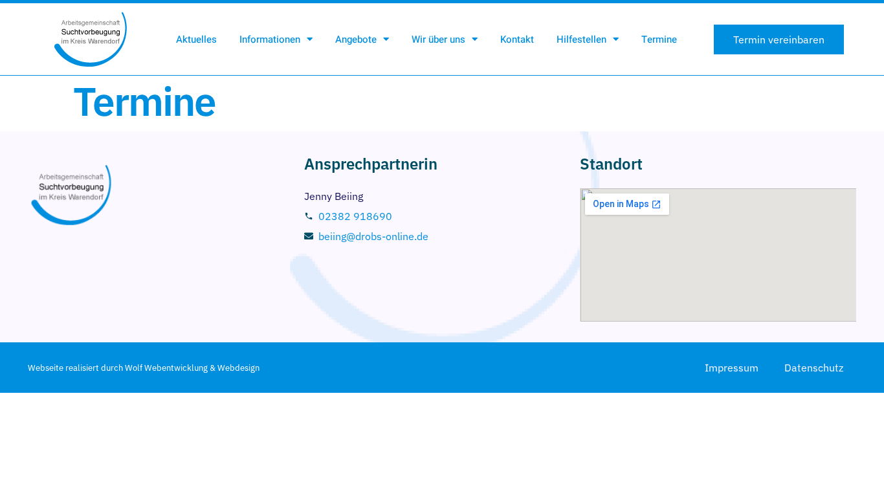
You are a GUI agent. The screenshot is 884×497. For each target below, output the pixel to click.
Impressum (731, 367)
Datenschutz (813, 367)
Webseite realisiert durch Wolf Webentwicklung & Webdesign (144, 367)
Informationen (269, 39)
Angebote (356, 39)
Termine (659, 39)
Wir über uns (438, 39)
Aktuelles (196, 39)
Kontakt (517, 39)
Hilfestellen (581, 39)
